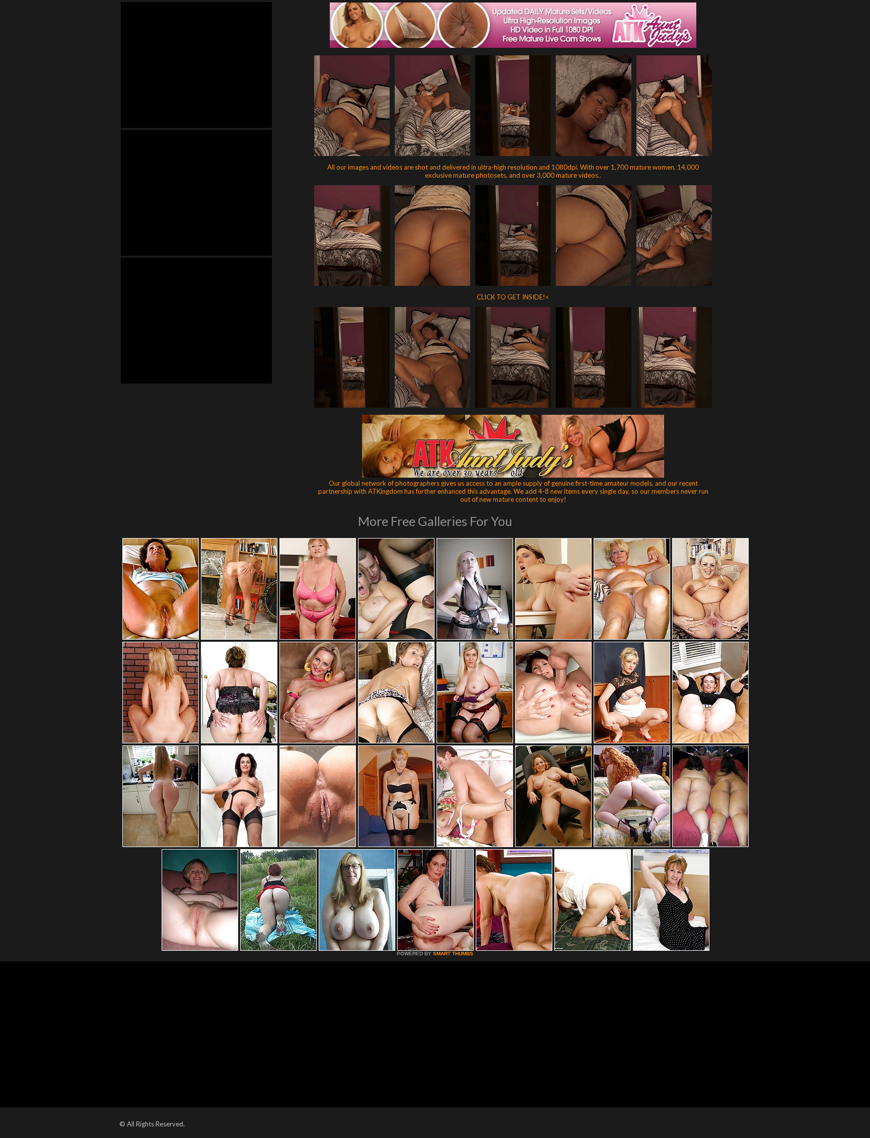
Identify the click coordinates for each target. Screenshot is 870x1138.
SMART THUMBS (453, 953)
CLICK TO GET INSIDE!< (513, 297)
